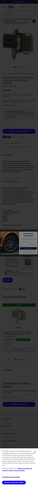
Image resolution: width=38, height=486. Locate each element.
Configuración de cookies (11, 477)
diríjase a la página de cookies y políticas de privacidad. (17, 469)
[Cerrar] (35, 451)
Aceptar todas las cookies (14, 482)
